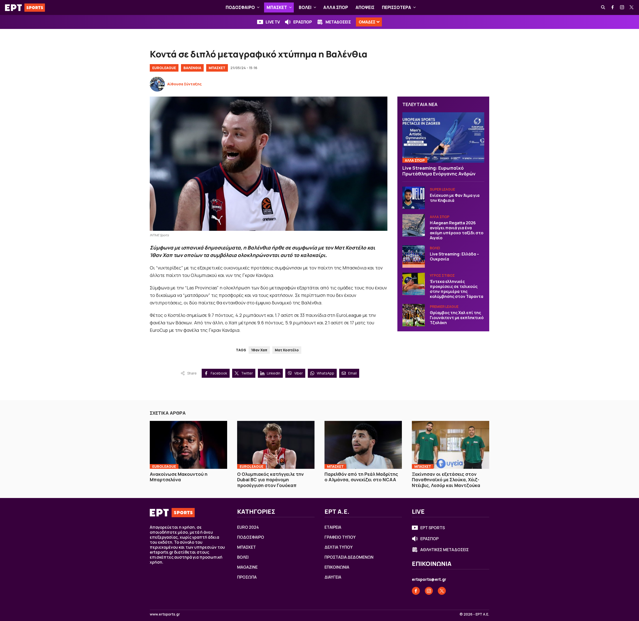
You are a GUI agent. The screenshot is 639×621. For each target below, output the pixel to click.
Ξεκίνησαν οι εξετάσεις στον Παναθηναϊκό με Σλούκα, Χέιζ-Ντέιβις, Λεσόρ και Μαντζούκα (446, 479)
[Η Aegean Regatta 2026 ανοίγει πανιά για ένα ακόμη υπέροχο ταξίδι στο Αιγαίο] (413, 225)
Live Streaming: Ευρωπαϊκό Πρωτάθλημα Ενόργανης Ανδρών (439, 171)
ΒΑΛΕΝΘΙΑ (192, 67)
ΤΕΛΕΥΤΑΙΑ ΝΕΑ (420, 104)
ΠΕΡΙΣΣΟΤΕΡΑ (396, 7)
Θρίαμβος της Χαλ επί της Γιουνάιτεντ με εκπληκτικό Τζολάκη (457, 317)
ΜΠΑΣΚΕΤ (277, 7)
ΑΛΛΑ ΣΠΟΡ (335, 7)
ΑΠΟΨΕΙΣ (364, 7)
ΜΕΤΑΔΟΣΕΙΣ (338, 22)
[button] (258, 7)
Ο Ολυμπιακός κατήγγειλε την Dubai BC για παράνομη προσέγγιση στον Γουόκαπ (270, 479)
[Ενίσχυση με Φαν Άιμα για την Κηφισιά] (413, 198)
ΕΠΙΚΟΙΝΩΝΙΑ (336, 567)
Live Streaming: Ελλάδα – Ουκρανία (454, 256)
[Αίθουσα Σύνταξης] (157, 84)
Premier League (444, 306)
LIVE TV (273, 22)
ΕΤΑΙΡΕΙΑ (332, 527)
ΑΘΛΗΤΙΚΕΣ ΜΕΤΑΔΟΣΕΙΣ (444, 549)
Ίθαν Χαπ (259, 350)
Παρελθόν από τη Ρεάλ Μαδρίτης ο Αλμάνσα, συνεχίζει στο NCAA (361, 477)
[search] (603, 7)
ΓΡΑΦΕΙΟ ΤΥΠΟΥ (340, 537)
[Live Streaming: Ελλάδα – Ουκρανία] (413, 256)
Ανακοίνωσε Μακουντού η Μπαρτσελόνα (178, 477)
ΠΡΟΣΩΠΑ (247, 577)
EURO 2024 (248, 527)
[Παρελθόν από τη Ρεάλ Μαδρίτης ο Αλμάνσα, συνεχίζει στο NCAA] (363, 445)
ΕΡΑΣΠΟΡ (302, 22)
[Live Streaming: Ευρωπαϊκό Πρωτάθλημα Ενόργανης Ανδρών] (443, 137)
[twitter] (632, 7)
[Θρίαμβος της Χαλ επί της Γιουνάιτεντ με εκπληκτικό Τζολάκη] (413, 315)
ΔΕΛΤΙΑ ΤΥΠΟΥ (338, 547)
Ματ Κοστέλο (287, 350)
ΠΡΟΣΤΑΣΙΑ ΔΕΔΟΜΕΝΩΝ (348, 557)
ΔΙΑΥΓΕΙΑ (332, 577)
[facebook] (613, 7)
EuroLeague (164, 67)
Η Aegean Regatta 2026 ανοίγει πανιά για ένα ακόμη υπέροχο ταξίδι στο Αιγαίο (456, 230)
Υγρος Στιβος (442, 275)
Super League (442, 189)
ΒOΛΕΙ (305, 7)
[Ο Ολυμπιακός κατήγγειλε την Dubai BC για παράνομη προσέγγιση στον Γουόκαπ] (276, 445)
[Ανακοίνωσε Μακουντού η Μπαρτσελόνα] (188, 445)
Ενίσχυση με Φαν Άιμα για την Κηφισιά (454, 198)
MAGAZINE (247, 567)
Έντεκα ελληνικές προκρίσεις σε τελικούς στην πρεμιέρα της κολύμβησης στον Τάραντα (456, 289)
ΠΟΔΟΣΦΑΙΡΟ (240, 7)
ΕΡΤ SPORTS (432, 527)
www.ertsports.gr (165, 614)
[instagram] (622, 7)
